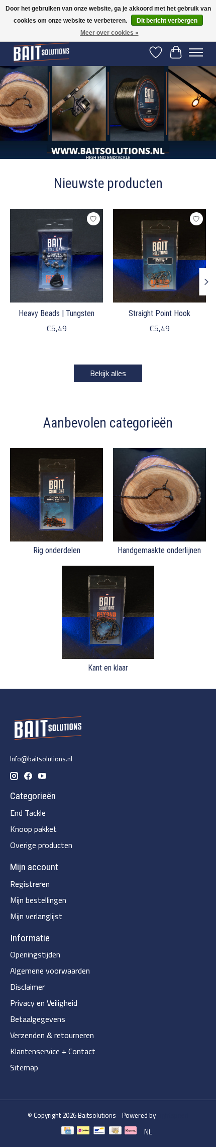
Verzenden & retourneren (52, 1035)
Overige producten (41, 845)
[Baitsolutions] (41, 52)
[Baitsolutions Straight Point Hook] (159, 256)
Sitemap (24, 1067)
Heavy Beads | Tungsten (56, 313)
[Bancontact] (99, 1131)
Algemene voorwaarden (50, 970)
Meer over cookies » (109, 32)
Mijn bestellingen (38, 900)
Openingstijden (35, 954)
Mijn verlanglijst (36, 916)
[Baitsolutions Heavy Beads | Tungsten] (56, 256)
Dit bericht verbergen (167, 20)
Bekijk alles (108, 373)
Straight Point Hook (159, 313)
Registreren (30, 884)
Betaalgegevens (37, 1019)
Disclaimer (27, 987)
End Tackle (28, 813)
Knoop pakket (33, 829)
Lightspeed (172, 1115)
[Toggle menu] (196, 52)
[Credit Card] (67, 1131)
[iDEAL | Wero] (83, 1131)
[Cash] (115, 1131)
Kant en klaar (108, 668)
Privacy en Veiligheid (43, 1003)
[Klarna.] (131, 1131)
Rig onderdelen (56, 550)
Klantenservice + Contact (52, 1051)
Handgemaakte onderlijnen (159, 550)
